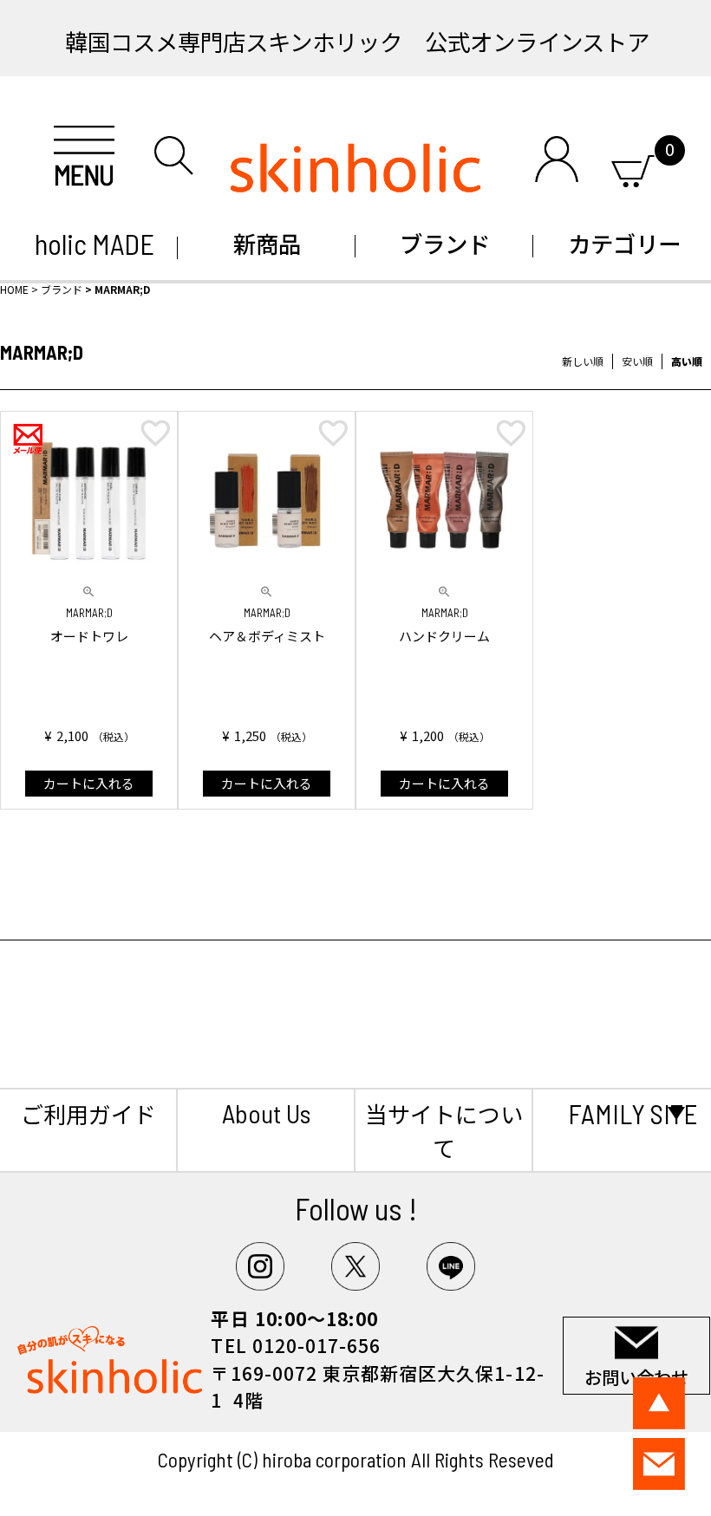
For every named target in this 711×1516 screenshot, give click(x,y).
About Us (266, 1113)
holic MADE (89, 243)
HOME (14, 289)
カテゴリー (622, 243)
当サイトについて (444, 1130)
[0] (632, 167)
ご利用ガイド (88, 1113)
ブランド (445, 243)
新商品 (267, 243)
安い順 (637, 361)
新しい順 (582, 361)
